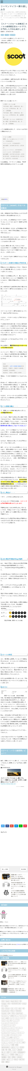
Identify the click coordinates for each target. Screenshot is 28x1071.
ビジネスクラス (6, 1032)
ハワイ (7, 35)
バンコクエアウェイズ (13, 1030)
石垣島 (12, 1054)
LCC (2, 35)
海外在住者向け (6, 1047)
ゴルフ (3, 1020)
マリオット (5, 1042)
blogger (4, 1003)
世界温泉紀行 (21, 1052)
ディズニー (19, 1028)
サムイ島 (9, 1020)
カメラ (12, 1018)
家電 (17, 1044)
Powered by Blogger (15, 1067)
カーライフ (23, 1015)
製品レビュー (5, 1054)
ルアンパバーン (6, 1044)
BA (20, 1001)
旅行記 (16, 1059)
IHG (3, 1008)
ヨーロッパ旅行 (21, 1042)
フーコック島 (5, 1035)
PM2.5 (12, 1010)
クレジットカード (20, 1018)
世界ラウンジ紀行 (11, 1052)
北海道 (3, 1059)
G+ (12, 826)
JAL (12, 1008)
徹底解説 (4, 1057)
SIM (9, 1013)
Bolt (9, 1003)
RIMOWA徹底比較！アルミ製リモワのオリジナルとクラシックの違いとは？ (17, 970)
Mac (20, 1008)
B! (16, 826)
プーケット (21, 1032)
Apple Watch (14, 1001)
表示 (6, 199)
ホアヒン (16, 1037)
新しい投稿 (5, 869)
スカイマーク (13, 1023)
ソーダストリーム (6, 1025)
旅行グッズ (10, 1059)
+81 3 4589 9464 (15, 366)
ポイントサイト (6, 1040)
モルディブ (12, 1042)
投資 (9, 1057)
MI (23, 1008)
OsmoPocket (5, 1010)
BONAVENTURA (16, 1003)
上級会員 (19, 1049)
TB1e (13, 1013)
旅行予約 (12, 35)
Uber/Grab (19, 1013)
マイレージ (20, 1040)
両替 (3, 1062)
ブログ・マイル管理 (7, 1037)
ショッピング (5, 1023)
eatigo (24, 1003)
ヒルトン (14, 1032)
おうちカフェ (5, 1015)
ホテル (13, 1040)
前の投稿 (23, 869)
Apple (7, 1001)
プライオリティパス (15, 1035)
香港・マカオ (12, 1049)
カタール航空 (5, 1018)
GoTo (6, 1006)
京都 (3, 1049)
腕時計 (7, 1062)
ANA (3, 1001)
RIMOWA (18, 1010)
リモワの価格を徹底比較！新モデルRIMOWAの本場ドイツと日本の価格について (17, 976)
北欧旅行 (19, 1057)
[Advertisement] (14, 183)
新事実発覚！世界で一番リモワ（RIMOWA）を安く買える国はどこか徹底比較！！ (17, 990)
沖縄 (13, 1044)
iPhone (7, 1008)
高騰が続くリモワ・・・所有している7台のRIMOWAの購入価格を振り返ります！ (17, 963)
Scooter (4, 1013)
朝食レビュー (19, 1054)
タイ (14, 1025)
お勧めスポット (14, 1015)
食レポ (3, 1052)
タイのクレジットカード (8, 1028)
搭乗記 (14, 1057)
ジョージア (16, 1020)
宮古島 (22, 1047)
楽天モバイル (15, 1047)
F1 (2, 1006)
